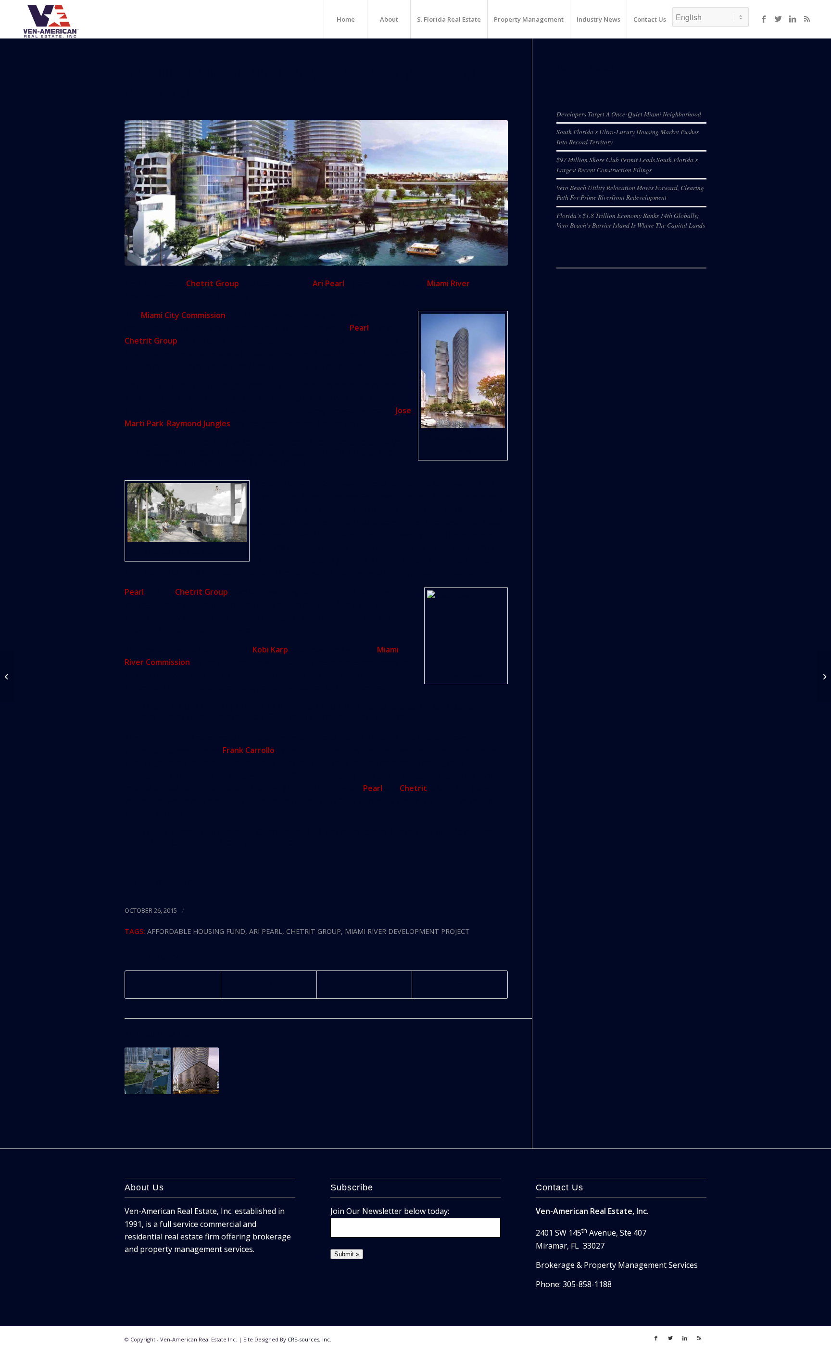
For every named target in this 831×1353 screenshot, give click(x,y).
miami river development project (407, 931)
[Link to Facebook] (763, 19)
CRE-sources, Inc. (309, 1339)
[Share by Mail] (459, 984)
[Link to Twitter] (778, 19)
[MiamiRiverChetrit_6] (316, 193)
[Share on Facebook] (173, 984)
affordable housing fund (196, 931)
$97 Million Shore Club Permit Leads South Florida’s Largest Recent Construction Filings (627, 164)
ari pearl (265, 931)
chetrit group (313, 931)
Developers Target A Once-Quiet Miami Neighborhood (628, 113)
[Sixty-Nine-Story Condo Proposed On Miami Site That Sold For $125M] (196, 1070)
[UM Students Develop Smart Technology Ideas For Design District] (7, 676)
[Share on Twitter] (268, 984)
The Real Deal (178, 883)
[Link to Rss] (807, 19)
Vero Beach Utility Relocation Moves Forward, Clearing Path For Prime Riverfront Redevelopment (630, 192)
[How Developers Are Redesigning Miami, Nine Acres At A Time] (148, 1070)
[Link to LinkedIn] (792, 19)
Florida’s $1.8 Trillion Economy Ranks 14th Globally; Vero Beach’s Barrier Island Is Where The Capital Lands (630, 220)
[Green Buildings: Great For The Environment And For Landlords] (823, 676)
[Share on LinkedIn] (364, 984)
